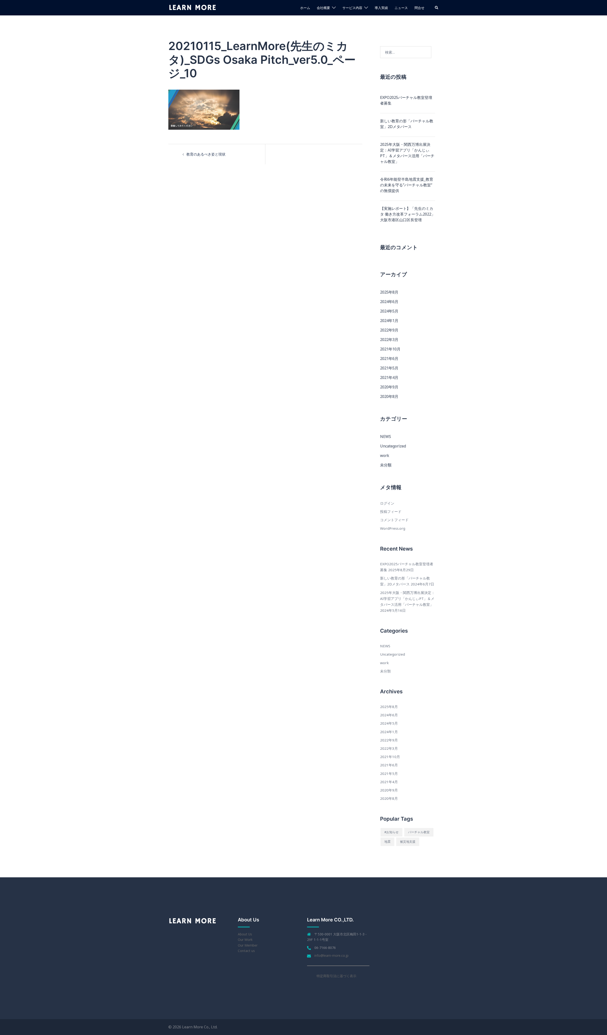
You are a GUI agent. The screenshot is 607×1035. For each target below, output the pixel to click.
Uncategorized (393, 446)
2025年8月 (389, 292)
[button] (437, 7)
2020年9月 (389, 387)
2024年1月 (389, 320)
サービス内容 (352, 7)
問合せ (419, 7)
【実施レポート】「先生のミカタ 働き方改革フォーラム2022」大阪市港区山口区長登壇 (407, 214)
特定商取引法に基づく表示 (336, 976)
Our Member (248, 945)
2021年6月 (389, 358)
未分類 (385, 465)
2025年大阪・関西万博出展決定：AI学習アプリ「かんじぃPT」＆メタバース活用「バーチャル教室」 (407, 153)
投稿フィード (390, 511)
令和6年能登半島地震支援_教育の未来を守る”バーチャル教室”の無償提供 (406, 185)
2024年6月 (389, 301)
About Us (245, 934)
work (384, 455)
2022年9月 (389, 330)
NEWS (385, 436)
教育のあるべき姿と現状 (205, 154)
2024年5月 (389, 311)
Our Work (245, 939)
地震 (387, 841)
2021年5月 (389, 368)
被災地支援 (407, 841)
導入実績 (381, 7)
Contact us (246, 950)
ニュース (401, 7)
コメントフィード (394, 519)
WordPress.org (392, 528)
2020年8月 (389, 396)
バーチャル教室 (419, 832)
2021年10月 (390, 349)
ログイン (387, 503)
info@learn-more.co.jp (331, 955)
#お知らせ (391, 832)
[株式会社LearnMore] (192, 7)
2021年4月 (389, 377)
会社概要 (323, 7)
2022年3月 (389, 339)
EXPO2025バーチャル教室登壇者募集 (406, 100)
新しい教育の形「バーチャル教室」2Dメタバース (406, 123)
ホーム (305, 7)
